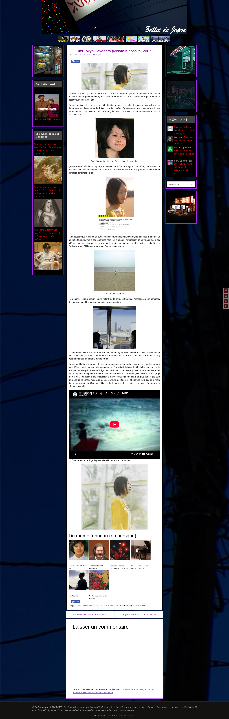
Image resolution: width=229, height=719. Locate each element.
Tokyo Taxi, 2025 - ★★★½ (48, 119)
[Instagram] (226, 296)
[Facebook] (226, 290)
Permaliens (141, 606)
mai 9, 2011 (85, 55)
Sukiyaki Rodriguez (183, 127)
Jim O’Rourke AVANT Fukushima (89, 614)
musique (96, 606)
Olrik (75, 55)
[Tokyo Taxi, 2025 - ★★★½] (47, 117)
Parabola (119, 716)
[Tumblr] (226, 306)
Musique (97, 55)
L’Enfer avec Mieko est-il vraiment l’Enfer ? (184, 140)
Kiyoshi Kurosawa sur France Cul (139, 614)
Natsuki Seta (106, 606)
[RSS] (226, 301)
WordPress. (130, 716)
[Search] (191, 184)
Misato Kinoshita (85, 606)
